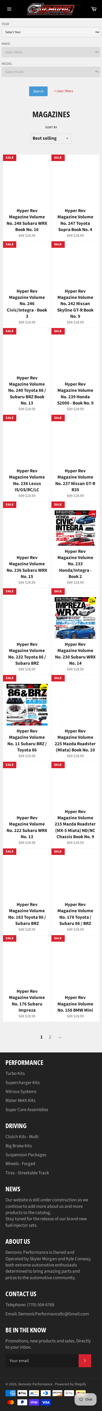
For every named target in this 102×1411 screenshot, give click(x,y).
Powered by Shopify (70, 1384)
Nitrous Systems (20, 1091)
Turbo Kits (15, 1073)
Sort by (51, 127)
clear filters (63, 91)
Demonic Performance (35, 1384)
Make (6, 43)
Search (38, 91)
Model (7, 63)
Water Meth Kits (20, 1100)
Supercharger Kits (22, 1082)
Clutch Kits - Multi (22, 1137)
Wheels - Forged (20, 1164)
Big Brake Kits (18, 1146)
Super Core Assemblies (26, 1109)
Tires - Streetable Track (27, 1173)
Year (5, 24)
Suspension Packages (25, 1155)
